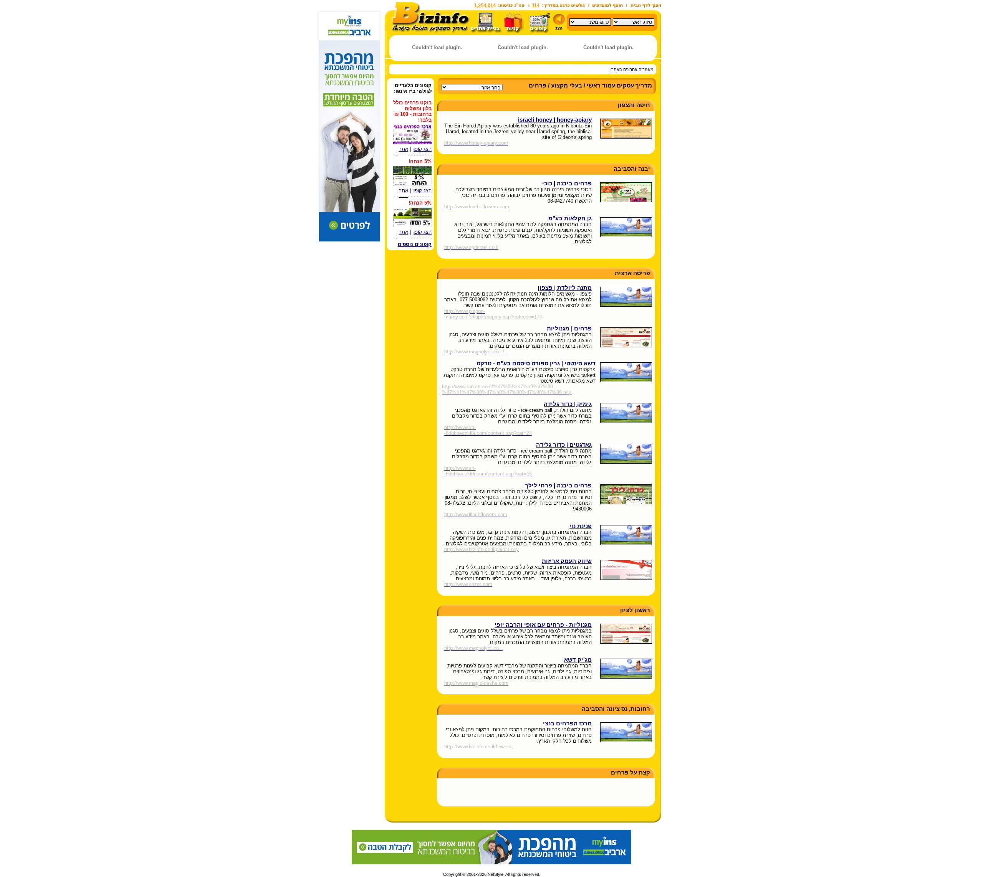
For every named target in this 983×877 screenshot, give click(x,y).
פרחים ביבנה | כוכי (567, 183)
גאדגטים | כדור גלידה (564, 445)
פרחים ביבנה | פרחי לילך (558, 485)
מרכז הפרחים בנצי (567, 723)
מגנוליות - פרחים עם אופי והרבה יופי (543, 625)
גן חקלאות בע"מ (570, 218)
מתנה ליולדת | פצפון (565, 288)
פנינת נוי (580, 526)
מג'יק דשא (578, 660)
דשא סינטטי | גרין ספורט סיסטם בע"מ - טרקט (536, 363)
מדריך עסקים (634, 86)
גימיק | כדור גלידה (568, 404)
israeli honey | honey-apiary (555, 120)
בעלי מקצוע (566, 86)
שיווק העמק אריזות (567, 561)
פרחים (537, 86)
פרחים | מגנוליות (569, 328)
